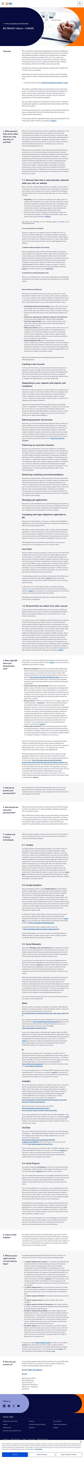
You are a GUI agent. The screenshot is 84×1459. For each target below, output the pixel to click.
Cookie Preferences (16, 1439)
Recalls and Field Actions (10, 1421)
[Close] (80, 1441)
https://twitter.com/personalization (32, 1064)
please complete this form (43, 1342)
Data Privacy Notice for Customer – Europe (55, 82)
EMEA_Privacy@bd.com (35, 1370)
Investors (31, 1421)
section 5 (48, 216)
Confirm (15, 1454)
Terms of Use (31, 1439)
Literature (32, 1427)
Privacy (24, 1439)
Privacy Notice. (38, 1449)
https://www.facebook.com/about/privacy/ (34, 1028)
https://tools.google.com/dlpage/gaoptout (41, 923)
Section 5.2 (39, 1171)
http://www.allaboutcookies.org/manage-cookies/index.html (41, 929)
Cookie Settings (42, 1454)
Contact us (6, 1439)
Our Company (57, 1421)
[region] (42, 1449)
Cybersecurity (7, 1427)
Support (55, 1427)
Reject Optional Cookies (69, 1454)
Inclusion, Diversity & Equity (37, 1424)
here (60, 1349)
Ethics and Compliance (60, 1424)
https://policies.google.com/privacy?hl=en (40, 1144)
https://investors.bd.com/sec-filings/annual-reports (44, 677)
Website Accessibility (42, 1439)
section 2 (31, 591)
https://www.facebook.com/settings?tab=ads (46, 1021)
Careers (5, 1424)
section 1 (52, 662)
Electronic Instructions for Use (12, 1430)
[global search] (79, 3)
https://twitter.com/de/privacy (34, 1066)
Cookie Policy (49, 268)
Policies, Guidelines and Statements (16, 23)
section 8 (53, 120)
